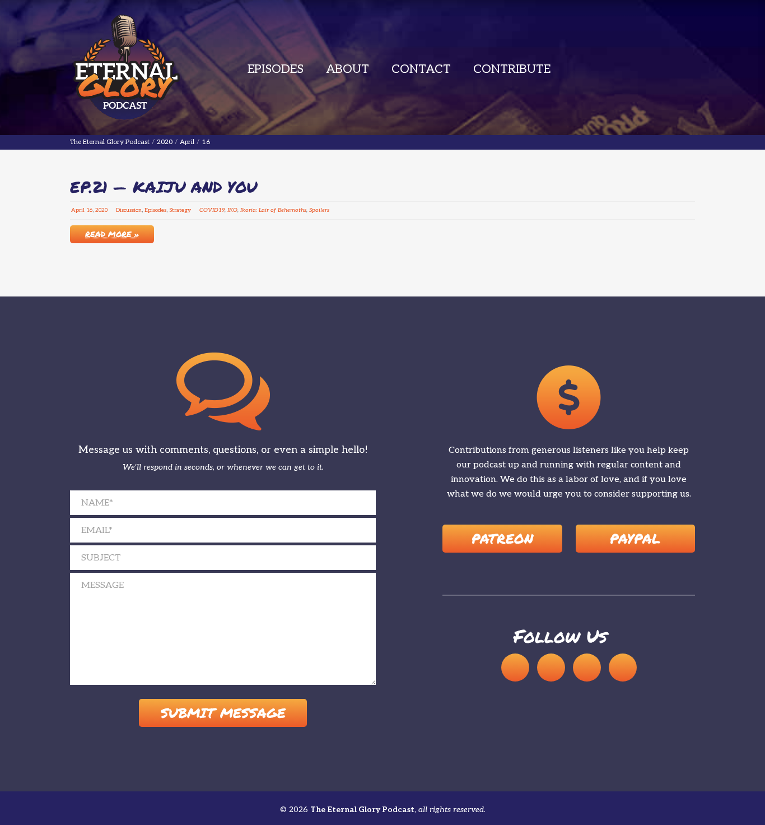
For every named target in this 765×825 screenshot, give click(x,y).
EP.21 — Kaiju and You (163, 186)
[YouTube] (551, 667)
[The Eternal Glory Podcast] (126, 67)
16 (89, 210)
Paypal (635, 538)
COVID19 (212, 210)
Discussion (129, 210)
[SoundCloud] (515, 667)
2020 (101, 210)
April (78, 210)
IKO (232, 210)
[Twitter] (623, 667)
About (347, 69)
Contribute (512, 69)
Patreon (502, 538)
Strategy (180, 210)
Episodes (276, 69)
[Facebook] (587, 667)
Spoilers (319, 210)
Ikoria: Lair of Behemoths (273, 210)
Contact (421, 69)
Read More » (112, 233)
